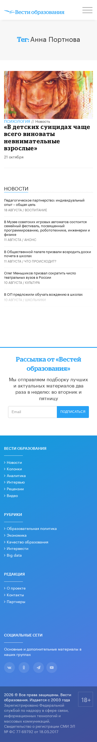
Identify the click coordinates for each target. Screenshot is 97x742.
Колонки (14, 468)
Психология (17, 121)
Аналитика (16, 475)
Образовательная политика (32, 528)
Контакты (15, 594)
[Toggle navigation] (87, 10)
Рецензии (15, 488)
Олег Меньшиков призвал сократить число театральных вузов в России (40, 275)
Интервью (16, 482)
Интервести (17, 548)
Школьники (35, 299)
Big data (14, 555)
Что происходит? (40, 260)
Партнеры (16, 601)
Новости (14, 462)
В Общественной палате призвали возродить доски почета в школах (47, 253)
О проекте (16, 588)
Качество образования (27, 541)
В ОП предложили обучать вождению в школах (43, 294)
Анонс (30, 239)
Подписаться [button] (72, 412)
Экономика (17, 535)
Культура (32, 282)
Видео (12, 495)
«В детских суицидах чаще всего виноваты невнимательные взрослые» (47, 137)
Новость (42, 121)
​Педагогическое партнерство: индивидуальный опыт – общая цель (44, 202)
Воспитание (36, 209)
